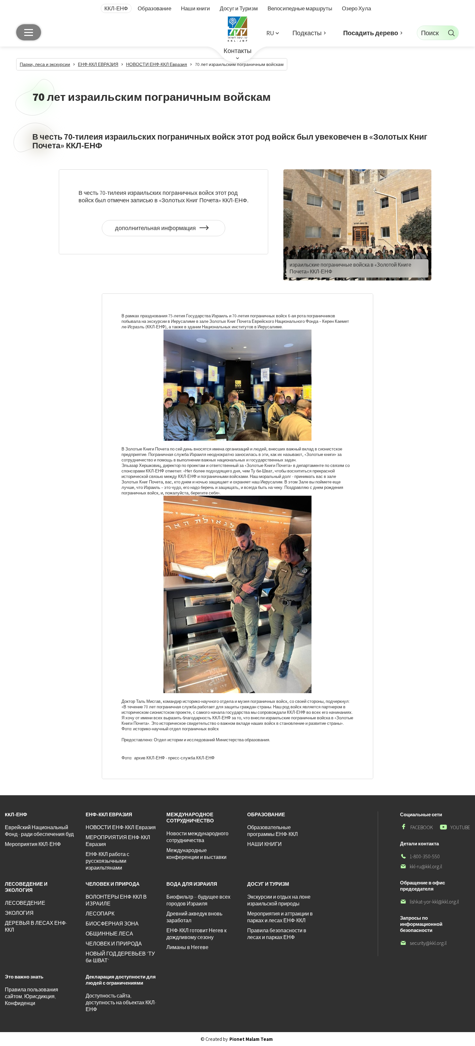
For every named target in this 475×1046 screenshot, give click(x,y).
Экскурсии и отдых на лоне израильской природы (279, 900)
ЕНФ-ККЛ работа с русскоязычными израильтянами (107, 861)
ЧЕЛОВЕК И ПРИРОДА (114, 943)
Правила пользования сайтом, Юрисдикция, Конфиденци (31, 996)
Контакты (237, 51)
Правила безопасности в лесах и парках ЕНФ (276, 934)
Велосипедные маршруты (300, 8)
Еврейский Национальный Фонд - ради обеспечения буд (39, 831)
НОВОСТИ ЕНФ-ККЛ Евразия (121, 827)
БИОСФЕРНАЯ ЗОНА (112, 923)
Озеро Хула (356, 8)
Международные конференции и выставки (196, 854)
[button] (272, 33)
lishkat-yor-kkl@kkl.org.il (429, 901)
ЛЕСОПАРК (100, 913)
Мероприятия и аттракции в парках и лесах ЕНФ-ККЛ (280, 917)
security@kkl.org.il (423, 943)
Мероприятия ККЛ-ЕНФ (33, 844)
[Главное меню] (28, 32)
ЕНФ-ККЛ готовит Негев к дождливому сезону (196, 934)
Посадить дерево (370, 33)
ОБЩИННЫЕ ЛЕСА (109, 933)
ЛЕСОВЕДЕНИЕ (25, 903)
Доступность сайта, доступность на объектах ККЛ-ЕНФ (121, 1002)
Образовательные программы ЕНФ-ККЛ (272, 831)
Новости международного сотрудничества (197, 837)
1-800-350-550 (420, 856)
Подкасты (307, 33)
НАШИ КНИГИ (264, 844)
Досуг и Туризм (239, 8)
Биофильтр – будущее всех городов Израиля (198, 900)
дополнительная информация (156, 230)
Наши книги (195, 8)
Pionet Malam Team (251, 1039)
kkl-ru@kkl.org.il (421, 866)
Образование (154, 8)
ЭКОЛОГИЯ (19, 913)
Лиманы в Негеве (187, 947)
